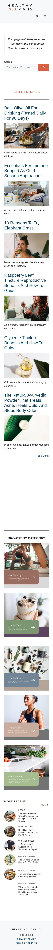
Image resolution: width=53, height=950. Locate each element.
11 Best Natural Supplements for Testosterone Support (28, 847)
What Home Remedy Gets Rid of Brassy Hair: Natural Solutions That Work (28, 891)
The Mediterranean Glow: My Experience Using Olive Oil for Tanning (28, 817)
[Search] (43, 67)
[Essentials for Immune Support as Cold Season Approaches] (26, 204)
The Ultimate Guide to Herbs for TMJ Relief (28, 860)
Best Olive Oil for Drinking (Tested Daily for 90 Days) (25, 113)
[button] (37, 16)
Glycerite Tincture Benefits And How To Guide (23, 342)
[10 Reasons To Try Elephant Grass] (26, 256)
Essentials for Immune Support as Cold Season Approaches (26, 170)
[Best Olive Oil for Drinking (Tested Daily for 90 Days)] (26, 146)
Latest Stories (26, 92)
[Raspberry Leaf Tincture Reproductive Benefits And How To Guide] (26, 319)
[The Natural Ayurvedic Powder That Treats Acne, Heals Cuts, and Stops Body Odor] (26, 438)
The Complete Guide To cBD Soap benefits (29, 875)
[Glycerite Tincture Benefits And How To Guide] (26, 376)
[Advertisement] (26, 498)
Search (8, 62)
